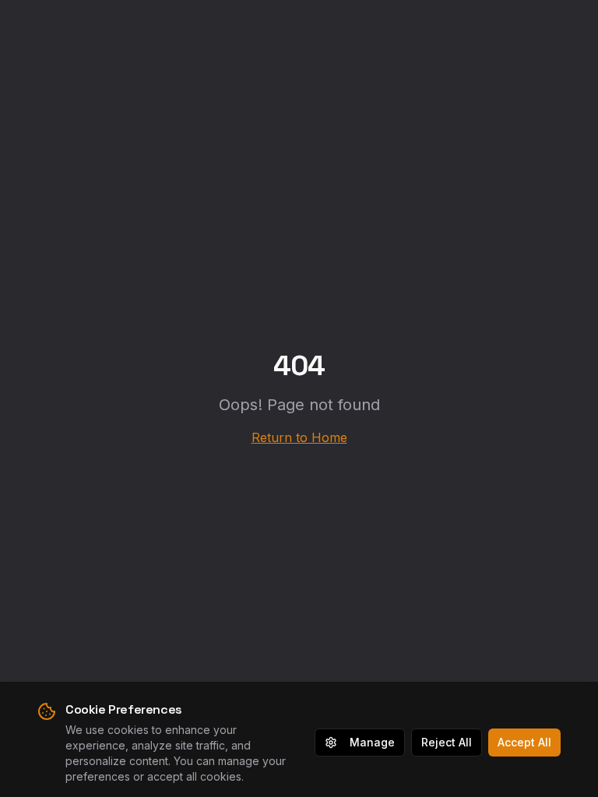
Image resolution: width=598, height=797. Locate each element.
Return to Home (299, 437)
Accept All (524, 742)
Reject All (446, 742)
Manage (372, 742)
